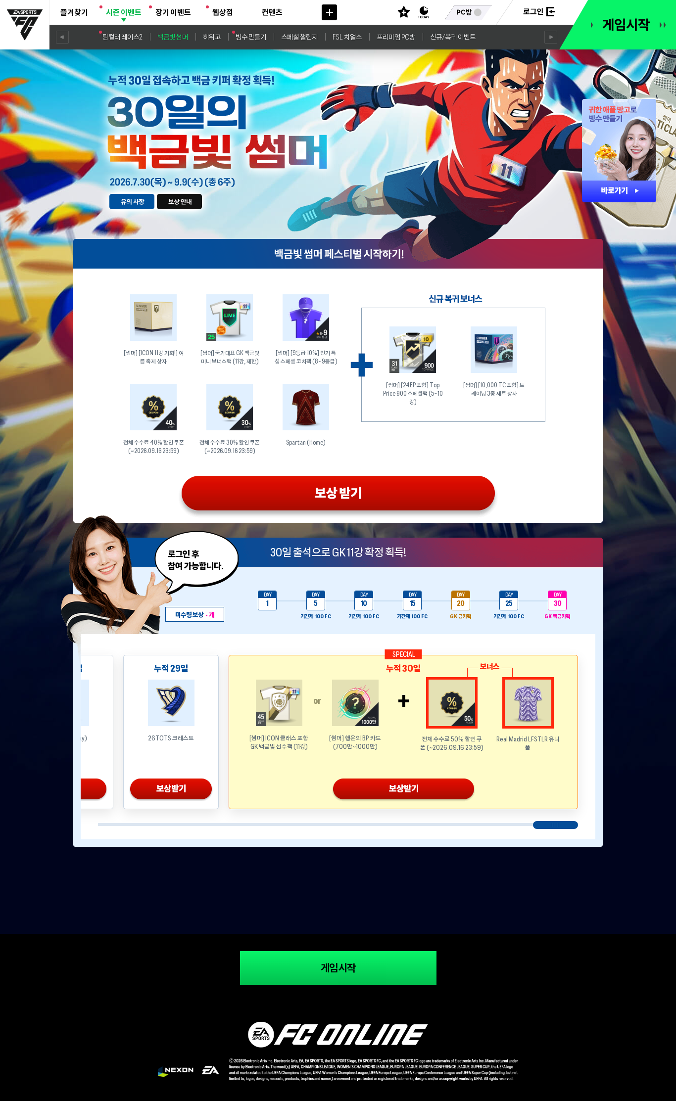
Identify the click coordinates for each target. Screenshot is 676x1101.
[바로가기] (619, 191)
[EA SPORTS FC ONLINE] (24, 24)
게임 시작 (338, 968)
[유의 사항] (131, 201)
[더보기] (329, 12)
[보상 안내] (179, 201)
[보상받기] (338, 497)
